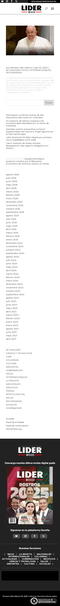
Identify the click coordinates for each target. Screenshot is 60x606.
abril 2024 (11, 270)
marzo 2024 (12, 274)
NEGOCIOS (12, 387)
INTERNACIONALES (40, 70)
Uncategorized (13, 408)
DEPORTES (12, 367)
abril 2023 (11, 311)
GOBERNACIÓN (14, 370)
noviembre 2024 (14, 246)
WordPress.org (14, 429)
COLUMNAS (12, 360)
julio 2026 (11, 178)
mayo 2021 (11, 335)
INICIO (25, 70)
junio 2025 (11, 222)
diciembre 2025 (14, 202)
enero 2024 (12, 280)
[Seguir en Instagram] (25, 536)
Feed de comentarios (17, 425)
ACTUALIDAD (13, 70)
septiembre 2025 (15, 212)
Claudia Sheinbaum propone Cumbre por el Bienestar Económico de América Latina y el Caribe (27, 161)
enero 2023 (12, 322)
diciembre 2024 (14, 243)
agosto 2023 (12, 298)
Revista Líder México (21, 67)
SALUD (9, 397)
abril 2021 (11, 339)
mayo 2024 (12, 267)
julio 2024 (11, 260)
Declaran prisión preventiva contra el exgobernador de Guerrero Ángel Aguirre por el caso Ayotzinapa (29, 131)
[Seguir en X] (43, 536)
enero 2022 (12, 325)
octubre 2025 (13, 209)
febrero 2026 (13, 195)
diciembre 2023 (14, 284)
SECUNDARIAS (14, 72)
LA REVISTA (12, 380)
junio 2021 (11, 332)
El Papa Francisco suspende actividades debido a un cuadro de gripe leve (28, 63)
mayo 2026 (12, 184)
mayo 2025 (11, 226)
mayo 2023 (12, 308)
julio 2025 (11, 219)
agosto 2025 (12, 215)
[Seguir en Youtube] (16, 536)
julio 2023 (11, 301)
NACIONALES (13, 384)
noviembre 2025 (14, 205)
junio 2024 (11, 263)
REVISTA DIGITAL (15, 394)
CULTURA (11, 363)
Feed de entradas (15, 422)
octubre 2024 (13, 250)
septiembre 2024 (15, 253)
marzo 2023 (12, 315)
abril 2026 (11, 188)
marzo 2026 (12, 191)
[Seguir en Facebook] (34, 536)
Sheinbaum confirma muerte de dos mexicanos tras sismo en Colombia (25, 116)
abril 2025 (11, 229)
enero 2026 (12, 198)
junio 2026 (11, 181)
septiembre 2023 (15, 294)
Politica (10, 391)
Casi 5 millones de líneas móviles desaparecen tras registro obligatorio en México (27, 145)
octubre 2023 (13, 291)
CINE (8, 356)
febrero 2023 (13, 318)
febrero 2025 (13, 236)
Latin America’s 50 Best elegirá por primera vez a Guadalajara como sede (28, 138)
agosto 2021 (12, 328)
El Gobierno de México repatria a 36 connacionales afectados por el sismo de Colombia (27, 123)
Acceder (10, 418)
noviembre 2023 (14, 287)
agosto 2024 (12, 256)
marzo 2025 (12, 232)
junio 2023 (11, 304)
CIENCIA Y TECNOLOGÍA (19, 353)
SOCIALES (11, 404)
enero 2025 (12, 239)
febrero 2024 (13, 277)
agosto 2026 (12, 174)
